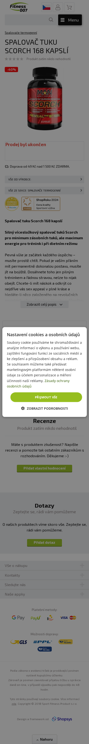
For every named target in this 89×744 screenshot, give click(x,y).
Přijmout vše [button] (46, 397)
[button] (44, 408)
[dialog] (44, 372)
